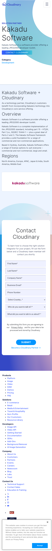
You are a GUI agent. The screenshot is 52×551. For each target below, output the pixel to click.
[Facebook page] (7, 500)
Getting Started (14, 432)
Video (10, 384)
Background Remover (17, 444)
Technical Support (15, 484)
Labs (9, 474)
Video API (11, 430)
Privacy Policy (17, 327)
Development (8, 62)
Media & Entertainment (17, 408)
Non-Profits (12, 414)
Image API (11, 427)
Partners (11, 460)
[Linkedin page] (8, 497)
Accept (40, 545)
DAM (9, 387)
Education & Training (16, 490)
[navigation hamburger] (47, 4)
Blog (9, 471)
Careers (11, 465)
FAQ (9, 395)
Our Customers (14, 417)
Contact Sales (13, 487)
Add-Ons (11, 441)
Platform (11, 378)
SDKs (9, 438)
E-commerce (13, 402)
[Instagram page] (8, 503)
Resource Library (15, 420)
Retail (9, 405)
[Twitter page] (8, 494)
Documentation (14, 435)
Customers (12, 457)
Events (10, 463)
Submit (26, 342)
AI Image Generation (16, 447)
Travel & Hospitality (16, 411)
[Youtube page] (8, 505)
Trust (9, 477)
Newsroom (12, 468)
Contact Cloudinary (17, 52)
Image (10, 381)
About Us (11, 454)
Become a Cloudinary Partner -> (26, 347)
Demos (10, 390)
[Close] (47, 522)
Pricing (10, 392)
